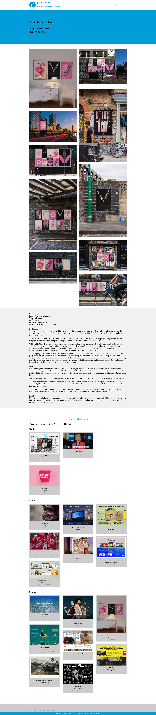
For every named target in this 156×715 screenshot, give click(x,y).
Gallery (123, 5)
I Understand (97, 713)
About (107, 5)
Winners (115, 5)
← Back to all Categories (78, 419)
